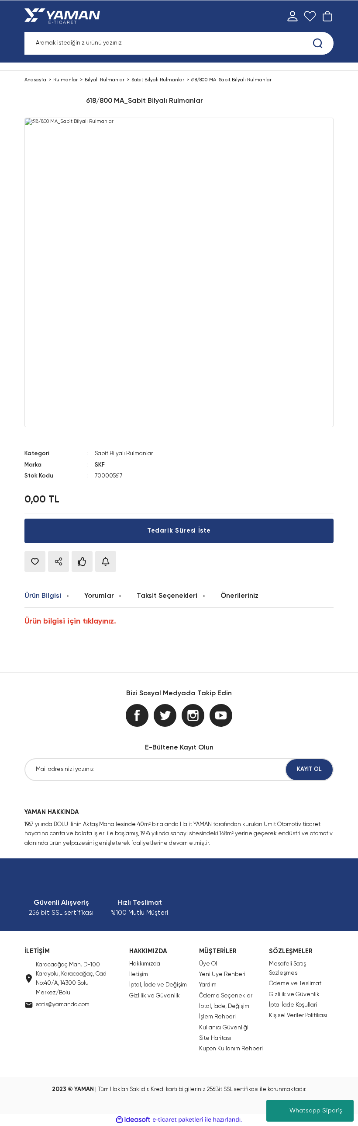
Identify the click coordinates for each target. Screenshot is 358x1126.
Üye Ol (208, 964)
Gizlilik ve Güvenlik (154, 996)
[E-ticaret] (177, 1119)
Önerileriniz (239, 596)
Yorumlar (99, 596)
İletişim (138, 974)
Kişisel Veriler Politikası (298, 1015)
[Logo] (63, 16)
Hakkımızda (144, 964)
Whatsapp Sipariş (315, 1111)
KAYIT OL (309, 769)
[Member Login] (292, 16)
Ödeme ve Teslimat (295, 984)
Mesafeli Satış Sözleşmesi (287, 968)
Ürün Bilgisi (42, 596)
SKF (100, 465)
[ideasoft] (133, 1120)
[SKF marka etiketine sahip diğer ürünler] (52, 101)
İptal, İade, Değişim (224, 1006)
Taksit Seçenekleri (167, 596)
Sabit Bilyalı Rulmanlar (124, 454)
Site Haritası (215, 1038)
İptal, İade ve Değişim (158, 985)
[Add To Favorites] (34, 561)
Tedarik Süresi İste (179, 531)
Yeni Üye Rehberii (223, 974)
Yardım (208, 985)
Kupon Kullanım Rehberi (231, 1049)
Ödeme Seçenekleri (226, 996)
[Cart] (327, 16)
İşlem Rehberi (217, 1017)
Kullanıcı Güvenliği (223, 1028)
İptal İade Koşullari (293, 1005)
